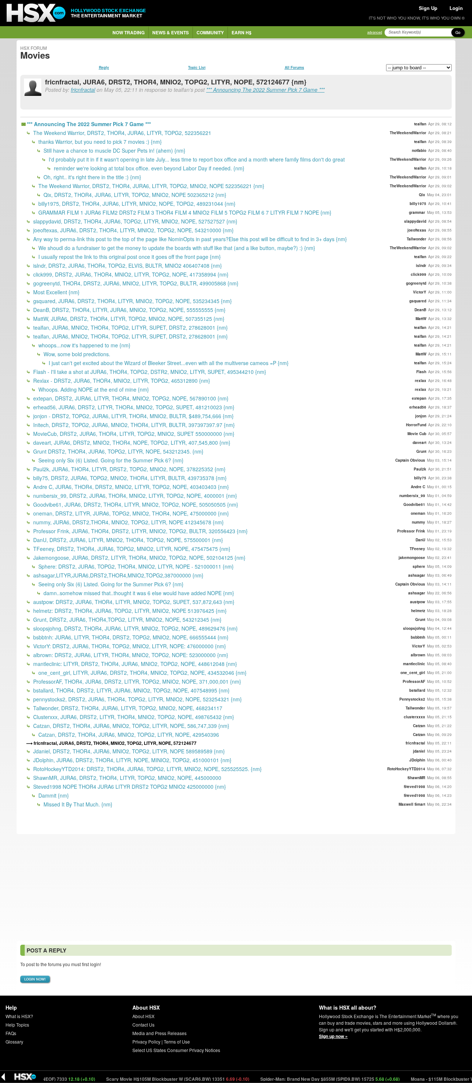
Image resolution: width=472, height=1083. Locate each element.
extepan (419, 398)
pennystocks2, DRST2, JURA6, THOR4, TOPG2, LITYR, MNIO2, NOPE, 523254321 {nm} (137, 699)
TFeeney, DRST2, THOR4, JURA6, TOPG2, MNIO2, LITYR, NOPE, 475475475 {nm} (131, 548)
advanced (374, 32)
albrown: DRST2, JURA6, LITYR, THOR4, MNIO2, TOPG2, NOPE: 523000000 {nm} (130, 655)
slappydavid (415, 221)
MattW (421, 318)
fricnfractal (83, 89)
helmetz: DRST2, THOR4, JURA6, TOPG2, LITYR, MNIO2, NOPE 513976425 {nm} (129, 610)
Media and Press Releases (159, 1033)
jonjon (420, 416)
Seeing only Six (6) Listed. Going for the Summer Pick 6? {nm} (110, 460)
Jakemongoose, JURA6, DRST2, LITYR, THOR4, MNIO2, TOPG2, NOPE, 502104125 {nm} (139, 557)
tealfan (420, 123)
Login (456, 7)
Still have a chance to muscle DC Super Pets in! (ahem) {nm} (113, 150)
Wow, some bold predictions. (76, 354)
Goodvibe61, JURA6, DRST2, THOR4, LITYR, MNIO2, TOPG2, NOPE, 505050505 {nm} (135, 504)
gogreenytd (416, 283)
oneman (418, 513)
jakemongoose (412, 557)
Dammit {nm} (53, 795)
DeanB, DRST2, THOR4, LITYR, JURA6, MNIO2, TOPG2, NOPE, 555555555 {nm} (129, 309)
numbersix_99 (412, 495)
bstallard (417, 690)
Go (458, 32)
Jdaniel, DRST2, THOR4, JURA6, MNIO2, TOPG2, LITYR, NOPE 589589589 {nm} (128, 751)
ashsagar (416, 575)
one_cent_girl (412, 672)
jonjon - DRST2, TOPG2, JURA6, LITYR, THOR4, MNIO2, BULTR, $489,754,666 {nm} (133, 416)
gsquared (417, 300)
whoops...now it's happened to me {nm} (84, 345)
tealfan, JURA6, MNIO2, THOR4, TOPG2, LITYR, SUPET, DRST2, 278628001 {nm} (130, 327)
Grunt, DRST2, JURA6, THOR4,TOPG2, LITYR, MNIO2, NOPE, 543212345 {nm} (127, 619)
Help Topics (17, 1024)
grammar (417, 212)
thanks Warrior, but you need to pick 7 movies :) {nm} (99, 141)
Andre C (418, 486)
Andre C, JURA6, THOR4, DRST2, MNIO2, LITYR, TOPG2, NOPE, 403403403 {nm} (130, 486)
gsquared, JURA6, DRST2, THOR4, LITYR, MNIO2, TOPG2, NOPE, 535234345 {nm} (132, 301)
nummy (418, 522)
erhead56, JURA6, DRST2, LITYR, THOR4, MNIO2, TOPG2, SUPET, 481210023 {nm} (133, 407)
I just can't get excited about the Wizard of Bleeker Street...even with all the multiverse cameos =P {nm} (168, 363)
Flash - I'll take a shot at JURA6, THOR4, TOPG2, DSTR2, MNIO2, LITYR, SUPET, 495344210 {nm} (149, 371)
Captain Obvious (410, 460)
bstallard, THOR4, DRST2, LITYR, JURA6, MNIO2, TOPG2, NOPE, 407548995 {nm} (131, 690)
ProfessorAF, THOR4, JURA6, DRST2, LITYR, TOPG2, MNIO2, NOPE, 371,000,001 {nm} (136, 681)
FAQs (11, 1033)
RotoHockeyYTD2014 (406, 768)
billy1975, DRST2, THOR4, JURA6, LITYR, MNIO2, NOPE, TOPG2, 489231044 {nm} (136, 203)
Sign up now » (333, 1036)
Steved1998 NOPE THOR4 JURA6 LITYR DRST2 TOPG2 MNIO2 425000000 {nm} (129, 786)
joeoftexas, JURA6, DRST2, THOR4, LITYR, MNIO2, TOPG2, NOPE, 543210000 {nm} (133, 230)
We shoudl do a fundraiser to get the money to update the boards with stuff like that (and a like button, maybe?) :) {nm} (176, 247)
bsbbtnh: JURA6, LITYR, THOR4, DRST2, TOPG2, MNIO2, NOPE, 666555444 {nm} (130, 637)
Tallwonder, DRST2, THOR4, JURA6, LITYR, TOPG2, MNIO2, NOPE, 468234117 (127, 708)
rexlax (420, 380)
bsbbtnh (418, 637)
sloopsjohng (414, 628)
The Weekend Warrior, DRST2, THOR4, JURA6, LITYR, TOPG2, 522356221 (121, 132)
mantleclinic (414, 663)
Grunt (421, 451)
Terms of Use (177, 1041)
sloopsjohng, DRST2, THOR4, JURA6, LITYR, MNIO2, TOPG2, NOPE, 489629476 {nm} (135, 628)
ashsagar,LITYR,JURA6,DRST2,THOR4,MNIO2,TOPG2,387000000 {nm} (118, 575)
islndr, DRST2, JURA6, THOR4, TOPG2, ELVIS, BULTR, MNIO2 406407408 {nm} (127, 265)
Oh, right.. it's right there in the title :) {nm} (91, 177)
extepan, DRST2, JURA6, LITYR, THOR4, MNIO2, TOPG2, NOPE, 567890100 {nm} (130, 398)
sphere (419, 566)
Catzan (419, 725)
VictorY (419, 292)
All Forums (294, 67)
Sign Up (428, 7)
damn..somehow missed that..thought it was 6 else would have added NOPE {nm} (138, 593)
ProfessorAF (414, 681)
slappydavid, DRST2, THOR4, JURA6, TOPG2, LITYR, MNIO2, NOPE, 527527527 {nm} (134, 221)
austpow (417, 601)
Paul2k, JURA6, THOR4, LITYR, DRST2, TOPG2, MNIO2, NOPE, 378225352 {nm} (129, 469)
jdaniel (419, 751)
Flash (421, 371)
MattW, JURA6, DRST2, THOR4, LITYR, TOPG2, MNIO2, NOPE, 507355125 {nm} (128, 318)
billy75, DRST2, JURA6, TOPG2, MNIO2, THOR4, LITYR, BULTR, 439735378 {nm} (129, 478)
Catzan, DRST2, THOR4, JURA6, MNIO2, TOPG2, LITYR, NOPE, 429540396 (128, 734)
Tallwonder (416, 239)
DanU (420, 539)
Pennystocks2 (412, 699)
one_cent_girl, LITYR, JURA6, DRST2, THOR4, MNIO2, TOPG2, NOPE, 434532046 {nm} (142, 672)
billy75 (420, 477)
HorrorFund (416, 424)
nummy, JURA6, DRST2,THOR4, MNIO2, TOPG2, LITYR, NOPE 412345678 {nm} (128, 522)
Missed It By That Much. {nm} (77, 804)
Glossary (14, 1041)
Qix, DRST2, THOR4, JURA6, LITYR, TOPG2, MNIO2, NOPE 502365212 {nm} (134, 194)
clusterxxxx (414, 716)
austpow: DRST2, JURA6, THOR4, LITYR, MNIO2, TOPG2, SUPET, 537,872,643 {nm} (133, 601)
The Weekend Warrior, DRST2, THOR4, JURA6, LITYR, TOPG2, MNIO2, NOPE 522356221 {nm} (150, 186)
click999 (418, 274)
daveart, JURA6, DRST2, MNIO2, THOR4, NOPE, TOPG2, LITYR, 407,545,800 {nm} (131, 442)
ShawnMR (416, 777)
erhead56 (417, 407)
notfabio (419, 150)
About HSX (143, 1016)
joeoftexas (416, 230)
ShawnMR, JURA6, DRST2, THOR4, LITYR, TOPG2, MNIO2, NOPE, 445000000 (126, 777)
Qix (422, 194)
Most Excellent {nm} (56, 292)
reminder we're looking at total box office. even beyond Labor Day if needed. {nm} (148, 168)
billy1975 (418, 203)
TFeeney (417, 548)
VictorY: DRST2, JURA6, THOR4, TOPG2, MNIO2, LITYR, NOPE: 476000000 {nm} (129, 646)
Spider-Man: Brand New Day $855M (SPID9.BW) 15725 (310, 1079)
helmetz (418, 610)
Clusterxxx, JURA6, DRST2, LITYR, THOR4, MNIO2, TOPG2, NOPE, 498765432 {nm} (133, 717)
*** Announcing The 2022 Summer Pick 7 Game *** (265, 89)
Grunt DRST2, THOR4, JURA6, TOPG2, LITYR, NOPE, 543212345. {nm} (118, 451)
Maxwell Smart (412, 804)
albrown (418, 654)
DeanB (420, 309)
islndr (421, 265)
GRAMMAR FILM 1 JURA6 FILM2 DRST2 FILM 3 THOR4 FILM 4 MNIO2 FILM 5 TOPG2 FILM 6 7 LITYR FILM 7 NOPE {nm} (184, 212)
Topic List (196, 67)
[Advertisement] (236, 887)
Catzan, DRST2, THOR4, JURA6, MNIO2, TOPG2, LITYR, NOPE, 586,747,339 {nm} (130, 725)
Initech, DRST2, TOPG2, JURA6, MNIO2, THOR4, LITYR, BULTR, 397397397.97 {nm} (133, 424)
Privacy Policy (146, 1041)
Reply (104, 67)
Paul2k (420, 469)
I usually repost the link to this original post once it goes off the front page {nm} (129, 256)
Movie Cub (416, 433)
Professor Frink (411, 531)
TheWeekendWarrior (408, 132)
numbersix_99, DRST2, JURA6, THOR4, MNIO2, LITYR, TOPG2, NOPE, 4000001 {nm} (134, 495)
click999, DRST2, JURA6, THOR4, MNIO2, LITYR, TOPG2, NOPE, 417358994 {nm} (130, 274)
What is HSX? (19, 1016)
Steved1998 (414, 786)
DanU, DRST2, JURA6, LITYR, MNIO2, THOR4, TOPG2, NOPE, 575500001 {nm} (127, 540)
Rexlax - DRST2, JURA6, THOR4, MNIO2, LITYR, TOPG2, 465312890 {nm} (121, 380)
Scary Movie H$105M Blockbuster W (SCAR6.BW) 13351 (158, 1079)
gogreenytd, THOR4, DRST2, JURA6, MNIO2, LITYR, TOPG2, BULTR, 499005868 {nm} (135, 283)
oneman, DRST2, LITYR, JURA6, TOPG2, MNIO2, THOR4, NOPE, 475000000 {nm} (130, 513)
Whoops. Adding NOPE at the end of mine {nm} (93, 389)
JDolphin (417, 760)
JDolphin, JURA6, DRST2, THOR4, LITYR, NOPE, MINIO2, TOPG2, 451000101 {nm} (132, 760)
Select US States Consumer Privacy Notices (176, 1050)
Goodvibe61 (414, 504)
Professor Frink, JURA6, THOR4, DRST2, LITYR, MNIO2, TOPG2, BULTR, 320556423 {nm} (140, 531)
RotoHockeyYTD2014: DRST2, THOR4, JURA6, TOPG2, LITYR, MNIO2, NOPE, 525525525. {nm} (147, 769)
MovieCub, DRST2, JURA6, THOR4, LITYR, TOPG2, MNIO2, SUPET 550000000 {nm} (133, 433)
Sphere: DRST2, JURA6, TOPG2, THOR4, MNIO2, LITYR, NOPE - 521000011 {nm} (135, 566)
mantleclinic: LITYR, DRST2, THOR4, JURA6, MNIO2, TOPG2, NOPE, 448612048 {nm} (134, 663)
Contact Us (143, 1024)
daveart (419, 442)
